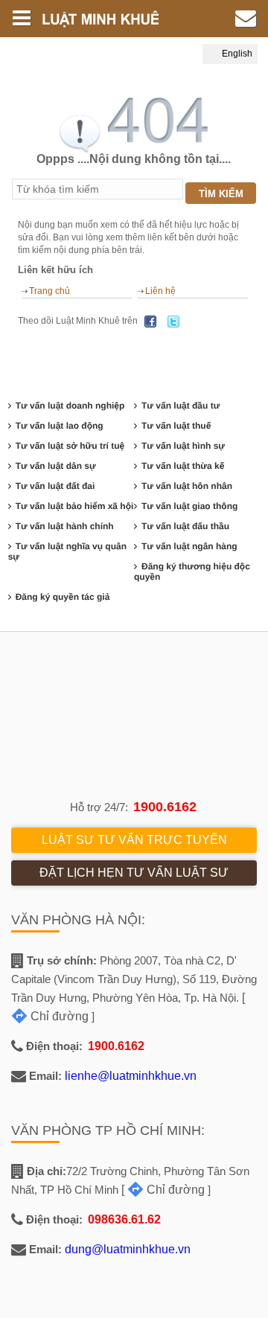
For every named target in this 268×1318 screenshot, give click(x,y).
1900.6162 (165, 806)
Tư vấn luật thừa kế (182, 466)
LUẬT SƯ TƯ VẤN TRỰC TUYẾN (134, 840)
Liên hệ (160, 291)
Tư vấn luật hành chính (65, 526)
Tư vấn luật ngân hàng (189, 546)
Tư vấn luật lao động (59, 425)
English (236, 53)
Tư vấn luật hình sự (183, 446)
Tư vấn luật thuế (176, 425)
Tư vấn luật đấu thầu (185, 526)
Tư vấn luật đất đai (55, 486)
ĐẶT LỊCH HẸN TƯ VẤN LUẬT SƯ (134, 872)
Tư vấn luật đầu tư (180, 405)
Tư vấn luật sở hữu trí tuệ (70, 446)
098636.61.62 (124, 1219)
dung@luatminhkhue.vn (128, 1249)
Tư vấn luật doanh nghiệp (70, 405)
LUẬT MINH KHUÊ (107, 18)
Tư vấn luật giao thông (189, 506)
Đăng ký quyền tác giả (63, 597)
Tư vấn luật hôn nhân (186, 486)
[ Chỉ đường (163, 1189)
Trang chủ (49, 291)
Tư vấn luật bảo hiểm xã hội (75, 506)
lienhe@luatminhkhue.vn (131, 1075)
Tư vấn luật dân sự (56, 466)
